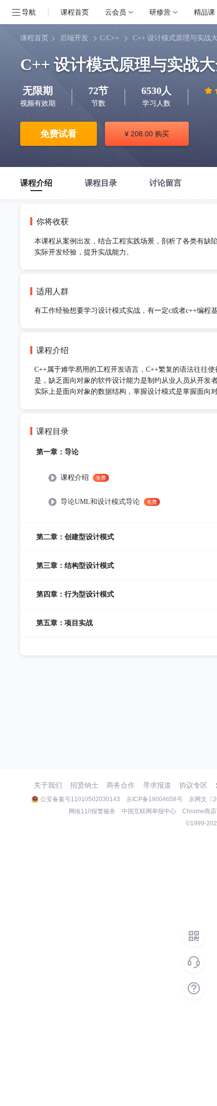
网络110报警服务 (92, 811)
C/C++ (109, 38)
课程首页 (75, 12)
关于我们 (48, 785)
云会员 (115, 12)
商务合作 (120, 785)
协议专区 (193, 785)
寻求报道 (157, 785)
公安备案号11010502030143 (80, 799)
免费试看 (58, 134)
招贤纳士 (84, 785)
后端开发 (74, 38)
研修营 (160, 12)
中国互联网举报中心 (149, 811)
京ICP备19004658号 (154, 799)
